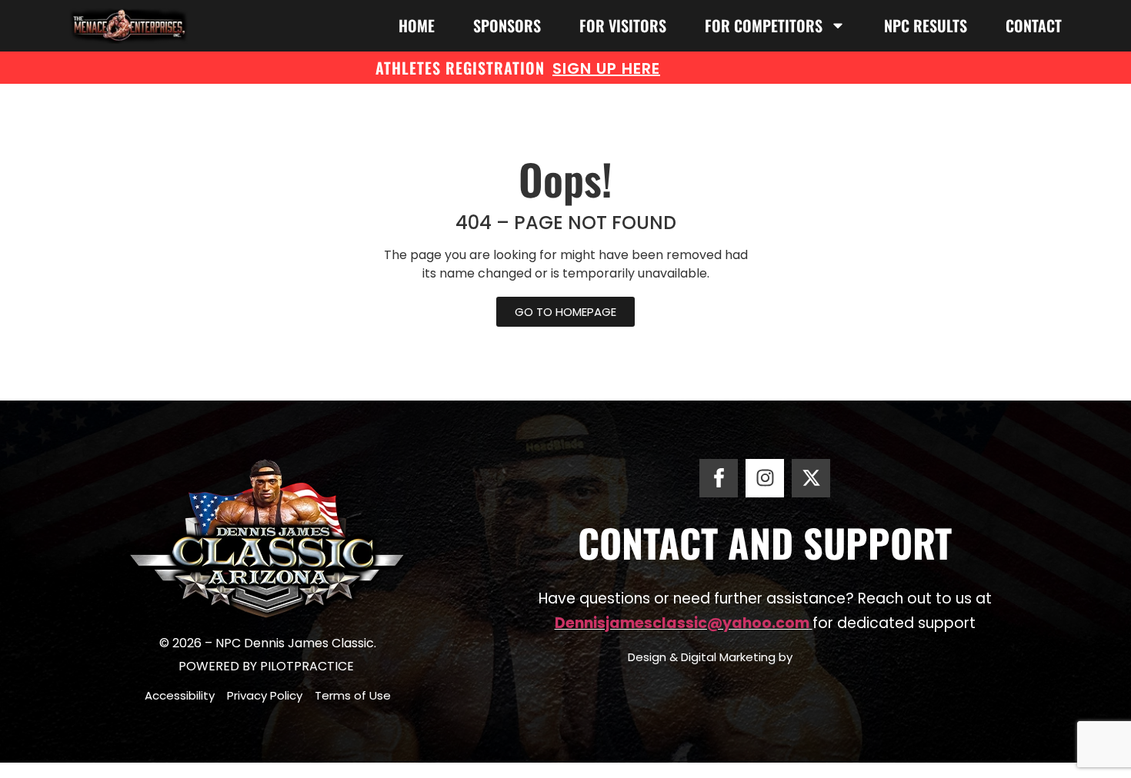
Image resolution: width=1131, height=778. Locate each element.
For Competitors (763, 25)
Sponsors (507, 25)
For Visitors (622, 25)
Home (417, 25)
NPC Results (925, 25)
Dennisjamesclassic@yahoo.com (682, 623)
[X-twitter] (811, 478)
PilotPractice (308, 666)
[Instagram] (765, 478)
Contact (1034, 25)
